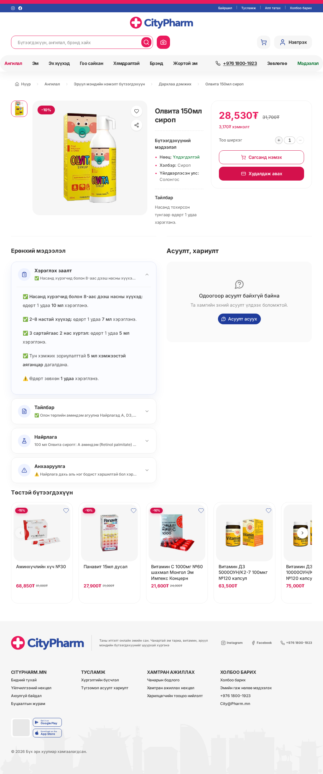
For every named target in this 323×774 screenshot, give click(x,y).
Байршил (225, 8)
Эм (35, 63)
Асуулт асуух (242, 318)
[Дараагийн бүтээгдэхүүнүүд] (302, 533)
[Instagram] (13, 8)
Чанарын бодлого (163, 680)
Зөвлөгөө (277, 63)
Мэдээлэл (308, 63)
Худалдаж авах (265, 173)
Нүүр (26, 84)
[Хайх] (146, 42)
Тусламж (248, 8)
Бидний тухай (24, 680)
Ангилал (13, 63)
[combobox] (76, 42)
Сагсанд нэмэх (265, 157)
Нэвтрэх (298, 42)
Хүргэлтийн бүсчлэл (100, 680)
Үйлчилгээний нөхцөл (31, 688)
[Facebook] (20, 8)
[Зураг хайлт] (163, 42)
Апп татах (273, 8)
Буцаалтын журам (28, 704)
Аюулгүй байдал (26, 696)
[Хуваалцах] (136, 125)
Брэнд (156, 63)
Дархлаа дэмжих (175, 84)
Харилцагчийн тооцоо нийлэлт (175, 696)
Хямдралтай (126, 63)
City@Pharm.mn (235, 704)
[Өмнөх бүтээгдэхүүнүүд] (20, 533)
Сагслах (42, 597)
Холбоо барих (301, 8)
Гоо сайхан (91, 63)
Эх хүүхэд (59, 63)
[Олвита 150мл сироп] (19, 109)
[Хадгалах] (136, 111)
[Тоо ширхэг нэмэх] (279, 140)
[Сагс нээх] (263, 42)
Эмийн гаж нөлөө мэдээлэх (246, 688)
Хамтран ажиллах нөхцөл (170, 688)
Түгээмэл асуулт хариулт (104, 688)
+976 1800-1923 (235, 696)
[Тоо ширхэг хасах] (300, 140)
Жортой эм (185, 63)
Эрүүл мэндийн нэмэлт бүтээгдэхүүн (109, 84)
